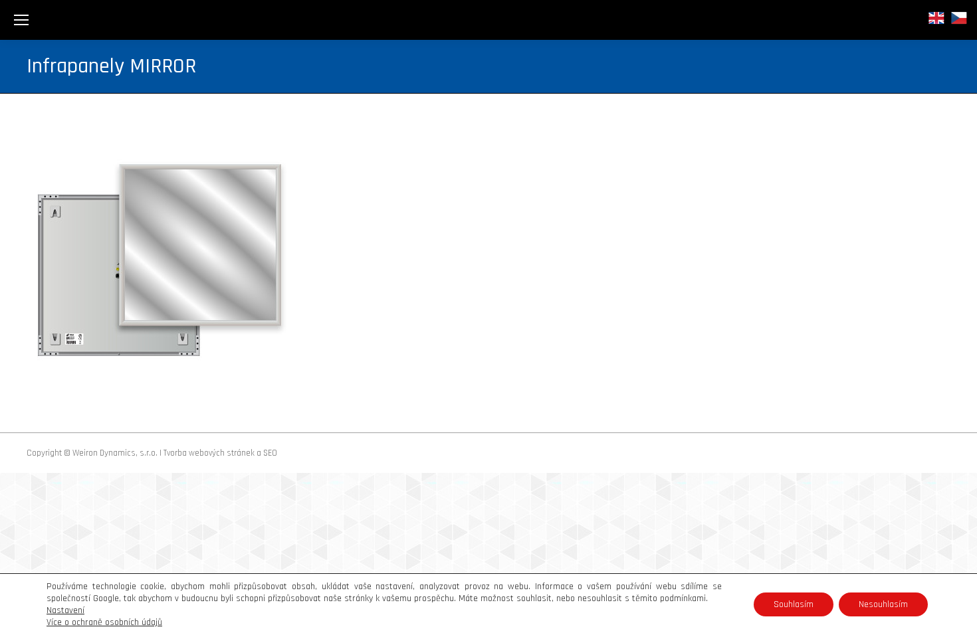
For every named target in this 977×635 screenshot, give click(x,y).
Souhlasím (794, 604)
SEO (270, 453)
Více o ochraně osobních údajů (104, 622)
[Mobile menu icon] (21, 20)
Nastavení (65, 610)
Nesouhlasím (883, 604)
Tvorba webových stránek (209, 453)
